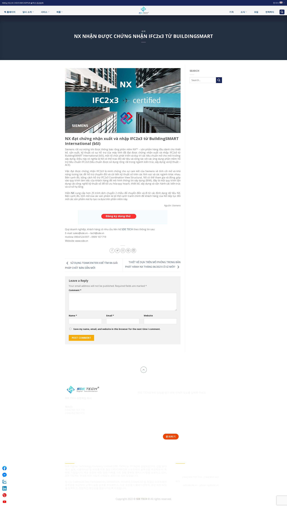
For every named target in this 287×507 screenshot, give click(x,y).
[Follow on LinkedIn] (79, 423)
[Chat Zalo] (4, 482)
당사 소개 (27, 11)
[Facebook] (4, 468)
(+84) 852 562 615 (75, 413)
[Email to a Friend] (122, 250)
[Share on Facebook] (112, 250)
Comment (75, 290)
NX (72, 193)
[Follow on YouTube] (85, 423)
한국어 (276, 2)
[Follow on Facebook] (68, 423)
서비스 (44, 11)
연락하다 (269, 11)
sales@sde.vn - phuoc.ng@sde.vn (201, 485)
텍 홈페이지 (10, 11)
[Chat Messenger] (4, 475)
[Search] (282, 12)
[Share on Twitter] (117, 250)
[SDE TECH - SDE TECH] (143, 10)
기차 (231, 11)
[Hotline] (4, 495)
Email (110, 315)
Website (148, 315)
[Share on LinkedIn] (133, 250)
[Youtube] (4, 502)
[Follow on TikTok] (73, 423)
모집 (256, 11)
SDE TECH (127, 229)
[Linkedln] (4, 488)
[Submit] (219, 80)
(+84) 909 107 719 (75, 410)
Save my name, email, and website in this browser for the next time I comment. (116, 329)
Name (73, 315)
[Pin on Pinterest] (128, 250)
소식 (243, 11)
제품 (59, 11)
